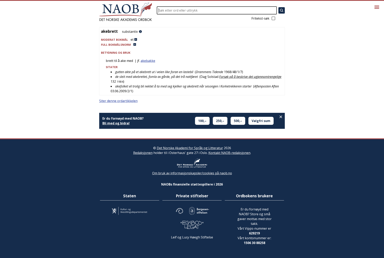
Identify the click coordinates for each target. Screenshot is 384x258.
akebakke (148, 61)
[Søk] (281, 10)
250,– (220, 121)
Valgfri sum (261, 121)
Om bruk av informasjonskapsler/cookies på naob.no (192, 173)
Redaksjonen (143, 153)
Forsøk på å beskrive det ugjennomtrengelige (250, 76)
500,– (238, 121)
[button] (192, 39)
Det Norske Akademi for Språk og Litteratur (190, 148)
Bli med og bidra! (116, 123)
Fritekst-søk (260, 18)
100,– (202, 121)
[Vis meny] (376, 7)
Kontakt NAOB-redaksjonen (229, 153)
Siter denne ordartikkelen (118, 101)
